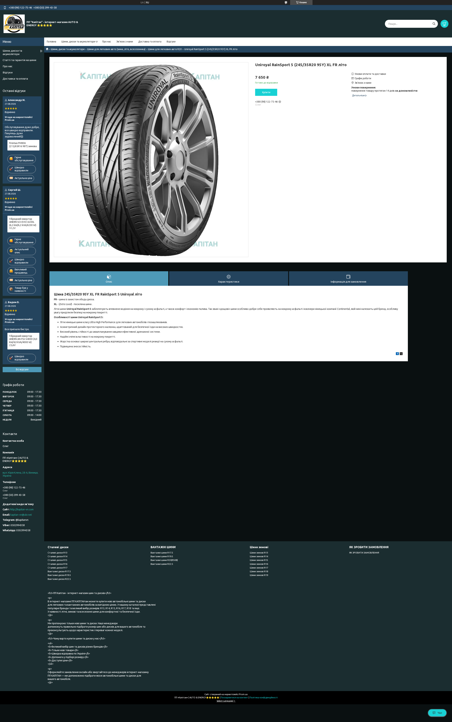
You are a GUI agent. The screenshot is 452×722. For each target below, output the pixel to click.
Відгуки (171, 41)
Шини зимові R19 (259, 575)
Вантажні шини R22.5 (162, 564)
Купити (266, 92)
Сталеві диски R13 (57, 552)
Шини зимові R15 (259, 560)
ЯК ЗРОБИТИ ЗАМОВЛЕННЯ (364, 552)
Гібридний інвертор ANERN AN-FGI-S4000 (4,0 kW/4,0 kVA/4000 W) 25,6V (23, 341)
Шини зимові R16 (259, 564)
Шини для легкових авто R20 (165, 49)
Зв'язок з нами (124, 41)
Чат (440, 712)
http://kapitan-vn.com (22, 509)
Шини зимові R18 (259, 571)
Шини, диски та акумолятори (78, 41)
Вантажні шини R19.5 (162, 556)
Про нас (106, 41)
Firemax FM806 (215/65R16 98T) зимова (23, 145)
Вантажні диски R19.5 (59, 575)
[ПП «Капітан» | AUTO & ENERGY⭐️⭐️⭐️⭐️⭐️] (14, 23)
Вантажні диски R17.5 (59, 571)
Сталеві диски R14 (57, 556)
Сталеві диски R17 (57, 567)
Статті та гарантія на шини (19, 60)
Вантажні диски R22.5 (59, 579)
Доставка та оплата (149, 41)
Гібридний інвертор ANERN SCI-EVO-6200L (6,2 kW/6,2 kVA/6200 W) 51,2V (22, 224)
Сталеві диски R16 (57, 564)
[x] (401, 354)
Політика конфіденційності (264, 697)
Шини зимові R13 (259, 552)
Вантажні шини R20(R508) (164, 560)
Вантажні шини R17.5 (162, 552)
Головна (51, 41)
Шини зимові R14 (259, 556)
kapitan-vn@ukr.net (21, 514)
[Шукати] (434, 24)
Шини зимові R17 (259, 567)
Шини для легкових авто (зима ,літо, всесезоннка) (116, 49)
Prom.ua (243, 694)
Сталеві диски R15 (57, 560)
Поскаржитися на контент (234, 697)
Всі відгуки (22, 369)
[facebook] (397, 354)
